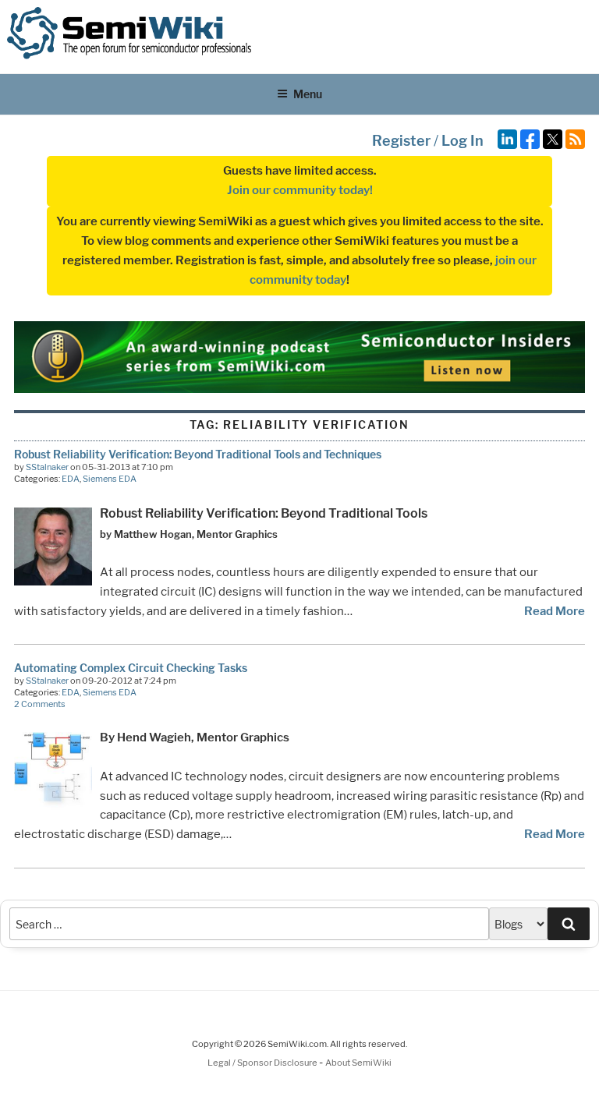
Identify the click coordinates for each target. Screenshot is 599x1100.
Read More (554, 611)
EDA (71, 478)
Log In (462, 141)
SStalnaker (47, 467)
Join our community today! (300, 190)
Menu (307, 94)
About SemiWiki (358, 1062)
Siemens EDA (109, 478)
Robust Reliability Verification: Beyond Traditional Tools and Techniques (197, 454)
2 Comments (40, 704)
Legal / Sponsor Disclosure (263, 1062)
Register (401, 141)
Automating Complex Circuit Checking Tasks (130, 667)
